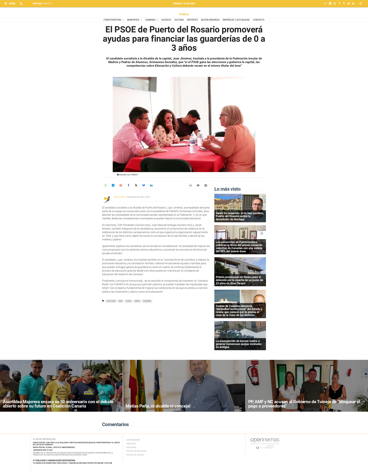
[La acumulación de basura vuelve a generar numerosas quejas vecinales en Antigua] (240, 335)
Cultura (179, 19)
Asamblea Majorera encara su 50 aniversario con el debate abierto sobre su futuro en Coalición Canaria (58, 404)
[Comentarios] (198, 185)
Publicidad (131, 444)
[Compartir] (326, 3)
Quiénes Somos (133, 440)
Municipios (133, 19)
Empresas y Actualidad (236, 19)
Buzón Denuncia (210, 19)
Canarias (150, 19)
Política (184, 14)
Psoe (120, 301)
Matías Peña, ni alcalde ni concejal (157, 406)
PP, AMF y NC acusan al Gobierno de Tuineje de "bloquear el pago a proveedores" (304, 404)
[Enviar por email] (205, 185)
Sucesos (166, 19)
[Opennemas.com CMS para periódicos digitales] (265, 443)
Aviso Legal (131, 447)
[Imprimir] (190, 185)
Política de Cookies (135, 455)
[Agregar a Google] (335, 3)
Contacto (258, 19)
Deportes (192, 19)
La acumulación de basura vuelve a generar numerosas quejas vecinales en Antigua (239, 344)
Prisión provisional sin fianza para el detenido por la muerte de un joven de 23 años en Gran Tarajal (239, 280)
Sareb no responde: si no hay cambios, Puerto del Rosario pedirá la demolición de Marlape (240, 216)
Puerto (137, 301)
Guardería (147, 301)
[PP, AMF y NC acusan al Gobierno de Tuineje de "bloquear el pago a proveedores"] (306, 386)
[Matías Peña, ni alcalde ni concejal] (184, 386)
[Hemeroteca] (361, 3)
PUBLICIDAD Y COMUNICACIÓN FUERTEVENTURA (55, 460)
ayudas (128, 301)
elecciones (111, 301)
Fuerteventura (113, 19)
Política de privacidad (136, 451)
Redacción (119, 197)
